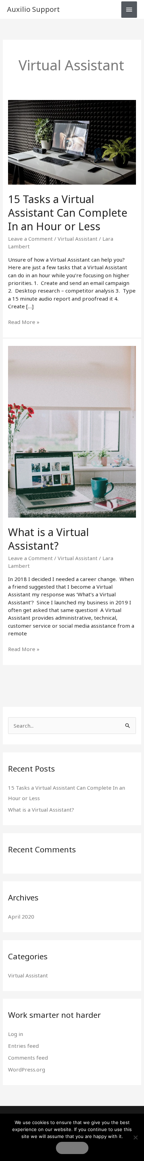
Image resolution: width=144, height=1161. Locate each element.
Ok (72, 1148)
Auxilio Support (33, 9)
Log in (15, 1033)
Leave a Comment (30, 238)
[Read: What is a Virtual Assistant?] (72, 430)
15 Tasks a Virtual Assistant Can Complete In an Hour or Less (67, 212)
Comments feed (28, 1057)
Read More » (23, 321)
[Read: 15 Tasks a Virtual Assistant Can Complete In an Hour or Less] (72, 141)
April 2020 (21, 916)
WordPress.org (26, 1069)
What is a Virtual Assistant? (48, 539)
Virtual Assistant (78, 238)
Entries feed (23, 1045)
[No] (135, 1137)
